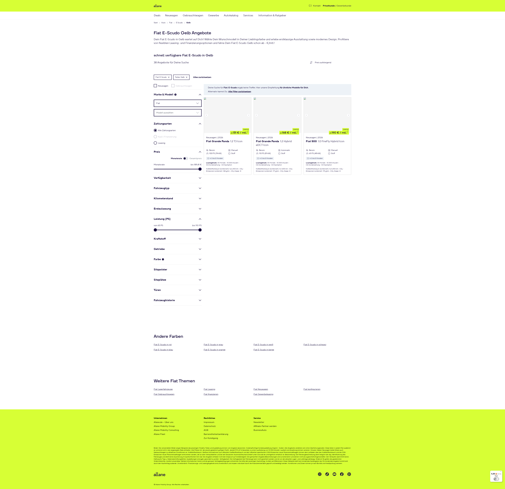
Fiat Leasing (209, 389)
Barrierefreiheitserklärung (216, 434)
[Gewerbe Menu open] (221, 15)
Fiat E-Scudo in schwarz (315, 344)
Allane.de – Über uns (163, 422)
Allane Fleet (159, 434)
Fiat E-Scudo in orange (214, 349)
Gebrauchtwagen (193, 15)
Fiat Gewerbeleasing (263, 394)
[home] (186, 5)
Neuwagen (171, 15)
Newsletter (259, 422)
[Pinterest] (349, 474)
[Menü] (500, 472)
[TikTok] (327, 474)
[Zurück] (206, 115)
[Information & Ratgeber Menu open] (289, 15)
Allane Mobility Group (164, 426)
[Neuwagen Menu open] (180, 15)
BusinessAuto (260, 430)
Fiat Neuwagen (261, 389)
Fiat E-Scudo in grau (213, 344)
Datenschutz (210, 426)
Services (248, 15)
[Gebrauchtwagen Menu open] (206, 15)
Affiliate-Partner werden (265, 426)
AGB (206, 430)
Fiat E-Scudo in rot (163, 344)
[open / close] (196, 103)
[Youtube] (334, 474)
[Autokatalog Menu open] (241, 15)
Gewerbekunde (343, 5)
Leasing (246, 129)
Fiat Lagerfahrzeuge (163, 389)
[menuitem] (159, 15)
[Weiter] (248, 115)
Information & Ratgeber (272, 15)
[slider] (200, 169)
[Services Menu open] (256, 15)
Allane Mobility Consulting (166, 430)
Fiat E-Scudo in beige (264, 349)
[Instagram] (320, 474)
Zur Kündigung (211, 438)
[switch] (496, 479)
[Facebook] (342, 474)
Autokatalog (231, 15)
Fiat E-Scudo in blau (163, 349)
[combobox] (332, 62)
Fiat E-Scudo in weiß (263, 344)
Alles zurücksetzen (202, 77)
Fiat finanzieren (211, 394)
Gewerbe (213, 15)
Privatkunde (329, 5)
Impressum (209, 422)
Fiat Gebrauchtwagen (164, 394)
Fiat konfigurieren (312, 389)
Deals (157, 15)
